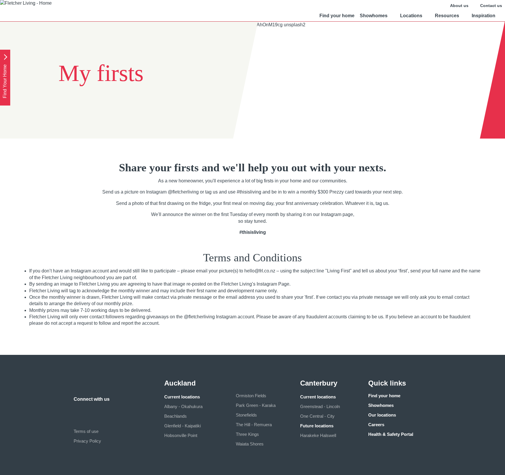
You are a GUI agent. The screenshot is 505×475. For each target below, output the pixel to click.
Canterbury (318, 383)
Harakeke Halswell (318, 435)
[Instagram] (78, 410)
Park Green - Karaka (256, 405)
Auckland (180, 383)
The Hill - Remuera (254, 424)
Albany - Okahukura (183, 406)
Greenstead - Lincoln (320, 406)
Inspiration (483, 15)
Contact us (491, 5)
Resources (447, 15)
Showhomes (374, 15)
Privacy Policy (87, 440)
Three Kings (247, 434)
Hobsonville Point (180, 435)
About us (459, 5)
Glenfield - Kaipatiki (182, 425)
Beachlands (175, 416)
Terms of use (86, 431)
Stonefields (246, 414)
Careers (376, 424)
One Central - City (317, 416)
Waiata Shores (250, 443)
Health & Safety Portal (390, 434)
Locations (411, 15)
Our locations (382, 414)
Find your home (336, 15)
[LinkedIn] (90, 410)
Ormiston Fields (251, 395)
